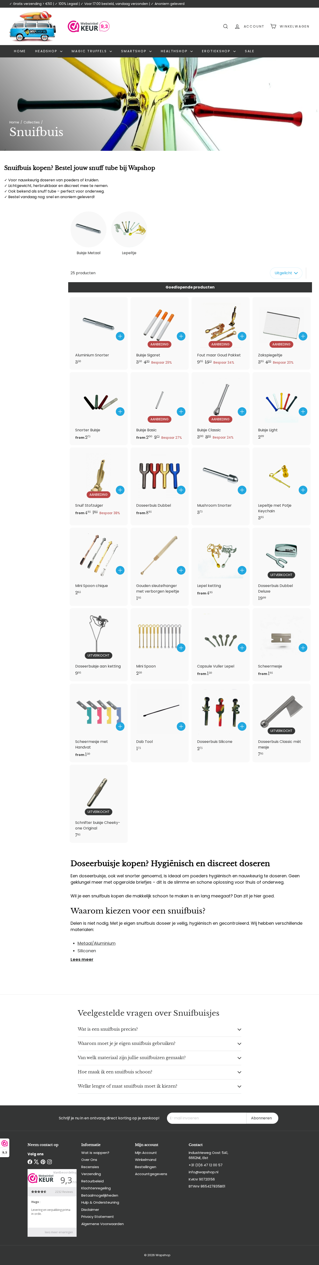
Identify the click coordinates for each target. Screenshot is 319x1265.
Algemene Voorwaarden (102, 1223)
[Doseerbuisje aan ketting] (99, 644)
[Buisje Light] (281, 408)
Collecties (32, 122)
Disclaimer (90, 1209)
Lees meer (82, 959)
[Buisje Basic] (159, 408)
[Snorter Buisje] (99, 408)
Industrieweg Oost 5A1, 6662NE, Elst (208, 1155)
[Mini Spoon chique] (99, 564)
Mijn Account (146, 1152)
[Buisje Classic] (220, 408)
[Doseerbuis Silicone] (220, 720)
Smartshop (134, 51)
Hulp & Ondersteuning (100, 1202)
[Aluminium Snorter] (99, 333)
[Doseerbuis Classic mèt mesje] (281, 723)
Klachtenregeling (96, 1188)
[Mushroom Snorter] (220, 483)
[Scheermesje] (281, 644)
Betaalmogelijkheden (99, 1195)
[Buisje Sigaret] (159, 333)
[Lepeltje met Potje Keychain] (281, 486)
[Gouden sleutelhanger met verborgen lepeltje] (159, 567)
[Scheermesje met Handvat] (99, 723)
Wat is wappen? (95, 1152)
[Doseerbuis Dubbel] (159, 483)
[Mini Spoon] (159, 644)
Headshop (47, 51)
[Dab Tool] (159, 720)
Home (20, 51)
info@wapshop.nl (203, 1172)
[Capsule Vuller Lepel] (220, 644)
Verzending (91, 1173)
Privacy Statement (97, 1216)
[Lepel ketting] (220, 564)
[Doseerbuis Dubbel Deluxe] (281, 567)
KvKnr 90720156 (202, 1179)
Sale (250, 51)
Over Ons (89, 1159)
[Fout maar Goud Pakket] (220, 333)
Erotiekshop (217, 51)
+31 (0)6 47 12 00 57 (206, 1165)
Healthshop (175, 51)
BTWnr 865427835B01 (207, 1186)
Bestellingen (145, 1166)
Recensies (90, 1166)
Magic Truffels (90, 51)
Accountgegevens (151, 1173)
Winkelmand (145, 1159)
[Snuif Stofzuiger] (99, 483)
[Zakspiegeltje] (281, 333)
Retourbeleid (92, 1181)
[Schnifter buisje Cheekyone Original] (99, 804)
